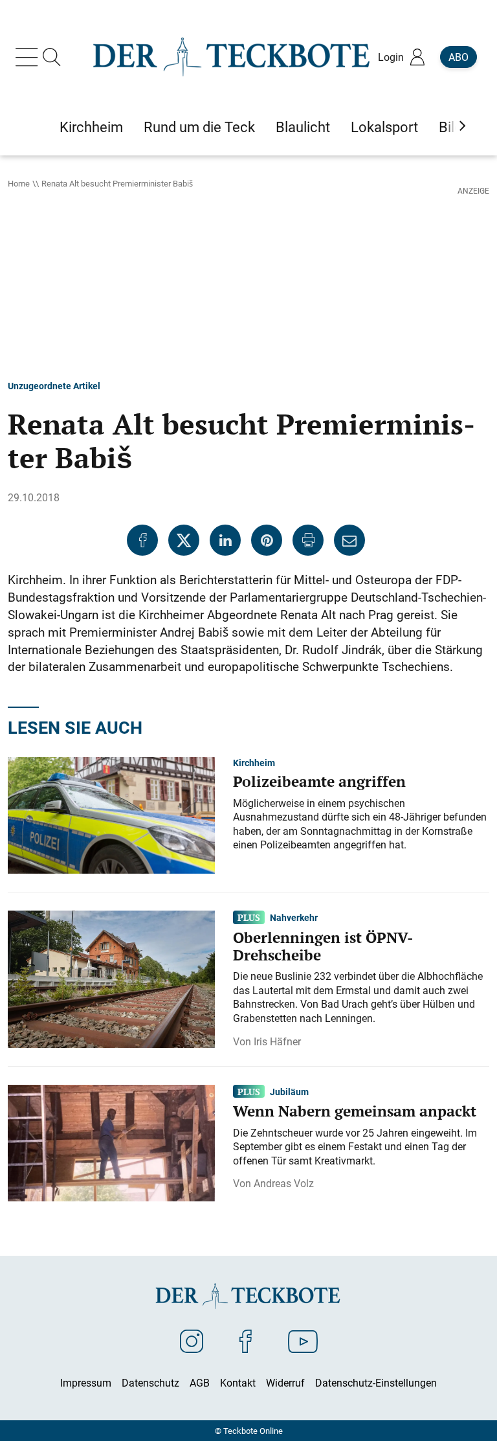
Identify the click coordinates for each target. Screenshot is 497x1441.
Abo (458, 57)
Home (19, 183)
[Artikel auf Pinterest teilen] (266, 540)
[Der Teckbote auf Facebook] (245, 1340)
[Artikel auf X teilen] (183, 540)
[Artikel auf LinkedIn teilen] (225, 540)
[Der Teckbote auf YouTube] (303, 1340)
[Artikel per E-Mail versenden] (349, 540)
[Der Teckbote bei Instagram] (191, 1340)
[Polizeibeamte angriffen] (111, 814)
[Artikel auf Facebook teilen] (142, 540)
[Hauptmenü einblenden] (29, 57)
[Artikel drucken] (308, 540)
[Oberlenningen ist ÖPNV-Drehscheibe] (111, 978)
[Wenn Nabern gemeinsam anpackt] (111, 1142)
